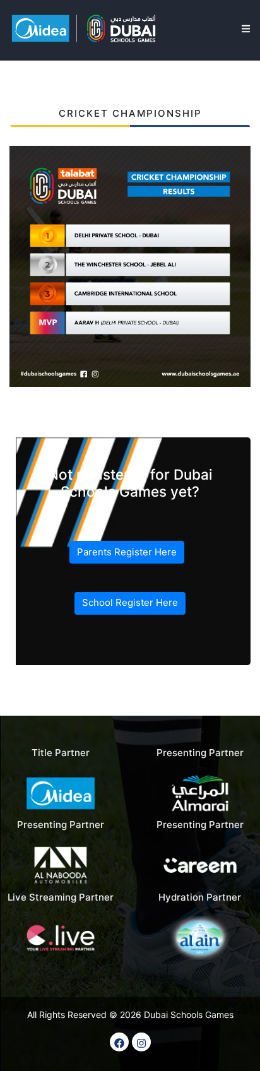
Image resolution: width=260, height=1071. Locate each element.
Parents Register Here (127, 552)
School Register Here (130, 602)
